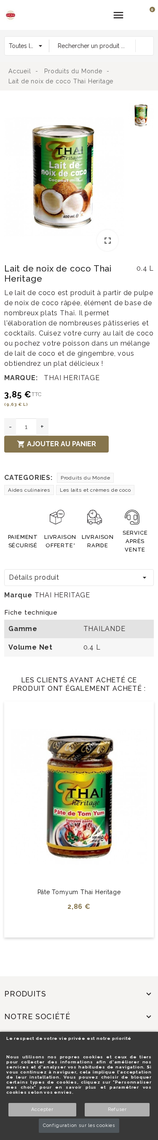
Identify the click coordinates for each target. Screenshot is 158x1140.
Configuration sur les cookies (79, 1125)
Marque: (21, 378)
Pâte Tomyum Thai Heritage (79, 892)
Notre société (37, 1016)
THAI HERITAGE (71, 378)
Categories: (28, 478)
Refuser (117, 1109)
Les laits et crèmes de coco (95, 490)
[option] (64, 178)
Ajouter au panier (56, 444)
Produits (25, 993)
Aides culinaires (29, 490)
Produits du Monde (85, 478)
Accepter (42, 1109)
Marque (18, 595)
